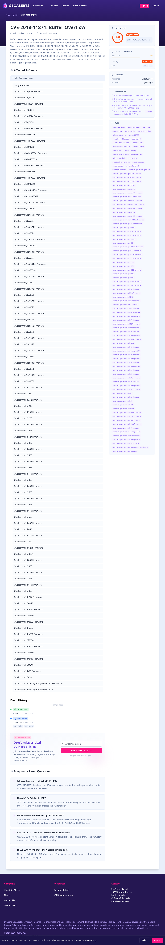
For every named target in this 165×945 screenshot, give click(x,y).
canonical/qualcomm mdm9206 (124, 189)
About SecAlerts (12, 890)
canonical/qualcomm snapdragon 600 (126, 351)
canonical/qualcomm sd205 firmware (126, 308)
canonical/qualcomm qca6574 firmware (127, 235)
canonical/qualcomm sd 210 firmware (126, 293)
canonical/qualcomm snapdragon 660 (126, 432)
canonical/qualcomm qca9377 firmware (127, 251)
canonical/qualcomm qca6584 (123, 243)
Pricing (65, 5)
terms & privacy (89, 940)
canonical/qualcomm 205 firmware (125, 305)
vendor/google (118, 166)
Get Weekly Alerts (81, 750)
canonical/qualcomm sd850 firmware (126, 397)
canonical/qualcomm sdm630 (123, 409)
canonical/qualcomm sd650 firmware (126, 362)
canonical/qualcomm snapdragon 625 (126, 359)
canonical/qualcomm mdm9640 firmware (127, 208)
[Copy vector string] (149, 40)
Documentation (61, 890)
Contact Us (9, 900)
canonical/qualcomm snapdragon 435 (126, 335)
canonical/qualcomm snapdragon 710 (126, 439)
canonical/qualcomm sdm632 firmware (127, 416)
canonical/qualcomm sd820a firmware (126, 378)
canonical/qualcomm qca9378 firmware (127, 258)
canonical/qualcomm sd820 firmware (126, 374)
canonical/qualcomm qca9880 (123, 278)
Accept (157, 940)
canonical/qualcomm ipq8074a (124, 185)
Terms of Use (10, 905)
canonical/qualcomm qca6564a (124, 227)
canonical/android (132, 166)
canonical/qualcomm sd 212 (123, 297)
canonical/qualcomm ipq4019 (139, 170)
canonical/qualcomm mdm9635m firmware (128, 204)
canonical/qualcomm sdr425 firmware (126, 312)
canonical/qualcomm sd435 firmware (126, 332)
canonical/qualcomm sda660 (123, 405)
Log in (155, 5)
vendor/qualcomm (119, 170)
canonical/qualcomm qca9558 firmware (127, 270)
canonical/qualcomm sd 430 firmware (126, 328)
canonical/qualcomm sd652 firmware (126, 370)
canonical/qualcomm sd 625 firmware (126, 355)
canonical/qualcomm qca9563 (123, 274)
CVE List (54, 5)
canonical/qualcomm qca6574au (124, 239)
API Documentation (63, 895)
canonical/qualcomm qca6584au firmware (128, 247)
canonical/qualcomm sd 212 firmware (126, 301)
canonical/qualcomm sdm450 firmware (127, 339)
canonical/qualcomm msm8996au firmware (128, 220)
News (7, 895)
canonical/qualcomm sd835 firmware (126, 382)
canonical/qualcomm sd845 (122, 393)
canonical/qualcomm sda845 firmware (126, 389)
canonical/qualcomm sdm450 (123, 343)
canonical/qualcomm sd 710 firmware (126, 436)
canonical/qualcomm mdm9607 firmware (127, 201)
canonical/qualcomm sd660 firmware (126, 428)
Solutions (38, 5)
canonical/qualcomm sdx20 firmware (126, 443)
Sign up (144, 5)
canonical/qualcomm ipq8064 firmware (127, 177)
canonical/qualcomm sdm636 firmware (127, 424)
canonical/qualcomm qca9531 (123, 266)
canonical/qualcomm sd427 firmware (126, 320)
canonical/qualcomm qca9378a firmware (127, 254)
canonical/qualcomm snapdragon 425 (126, 316)
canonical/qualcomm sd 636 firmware (126, 420)
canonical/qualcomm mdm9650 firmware (127, 216)
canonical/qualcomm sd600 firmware (126, 347)
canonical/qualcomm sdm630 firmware (127, 412)
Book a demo (80, 5)
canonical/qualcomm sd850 (122, 401)
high (147, 61)
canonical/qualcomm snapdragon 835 (126, 386)
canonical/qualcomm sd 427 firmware (126, 324)
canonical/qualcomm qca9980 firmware (127, 285)
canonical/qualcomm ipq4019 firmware (127, 174)
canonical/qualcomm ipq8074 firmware (127, 181)
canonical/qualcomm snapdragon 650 (126, 366)
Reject (144, 940)
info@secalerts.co (120, 901)
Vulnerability (12, 15)
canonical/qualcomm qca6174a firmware (127, 224)
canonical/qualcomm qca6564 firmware (127, 231)
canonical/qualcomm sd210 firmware (126, 289)
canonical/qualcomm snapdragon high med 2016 (130, 447)
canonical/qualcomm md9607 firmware (127, 197)
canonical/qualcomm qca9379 (123, 262)
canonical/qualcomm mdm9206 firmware (127, 193)
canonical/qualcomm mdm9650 (124, 212)
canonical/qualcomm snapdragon (125, 451)
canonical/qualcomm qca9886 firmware (127, 281)
